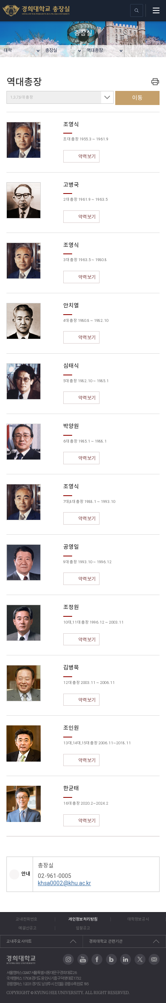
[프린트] (155, 81)
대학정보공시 (138, 919)
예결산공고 (28, 928)
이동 (137, 97)
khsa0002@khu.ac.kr (64, 883)
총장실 (51, 50)
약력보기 (87, 156)
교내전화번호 (26, 919)
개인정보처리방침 (83, 919)
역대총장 (95, 50)
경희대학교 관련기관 (105, 941)
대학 (8, 50)
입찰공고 (83, 928)
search (136, 10)
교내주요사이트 (19, 941)
